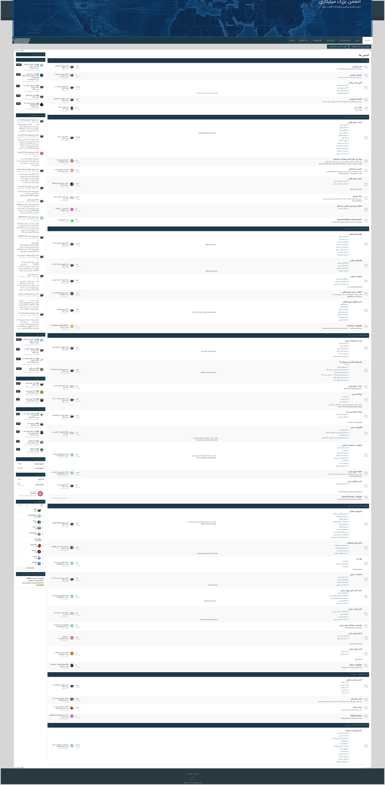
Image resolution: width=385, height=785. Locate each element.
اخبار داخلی (344, 652)
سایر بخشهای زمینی (355, 481)
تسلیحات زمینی (343, 343)
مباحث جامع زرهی (355, 386)
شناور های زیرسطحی (354, 543)
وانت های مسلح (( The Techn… (60, 370)
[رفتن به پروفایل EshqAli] (72, 75)
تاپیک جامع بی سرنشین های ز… (60, 347)
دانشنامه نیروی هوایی (63, 309)
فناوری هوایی (343, 307)
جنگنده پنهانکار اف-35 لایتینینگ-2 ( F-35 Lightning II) (28, 313)
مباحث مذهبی (343, 736)
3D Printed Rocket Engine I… (60, 325)
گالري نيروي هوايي (342, 85)
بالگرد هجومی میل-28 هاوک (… (60, 264)
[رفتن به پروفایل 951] (72, 198)
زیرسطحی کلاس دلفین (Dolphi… (60, 547)
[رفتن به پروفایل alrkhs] (41, 104)
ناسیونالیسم (344, 741)
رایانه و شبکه (357, 707)
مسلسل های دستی (342, 453)
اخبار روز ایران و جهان (354, 680)
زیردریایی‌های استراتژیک (340, 545)
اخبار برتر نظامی (33, 368)
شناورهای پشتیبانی (342, 530)
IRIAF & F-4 (33, 449)
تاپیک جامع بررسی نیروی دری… (60, 595)
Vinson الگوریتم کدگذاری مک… (60, 432)
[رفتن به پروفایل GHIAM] (39, 563)
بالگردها (345, 561)
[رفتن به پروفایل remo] (39, 557)
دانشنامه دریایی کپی (341, 603)
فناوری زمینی (343, 346)
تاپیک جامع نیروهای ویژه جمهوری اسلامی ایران (31, 432)
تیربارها (345, 450)
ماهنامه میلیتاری (356, 75)
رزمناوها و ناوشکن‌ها (341, 517)
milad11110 (32, 68)
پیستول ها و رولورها (341, 456)
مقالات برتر (358, 107)
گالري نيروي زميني (342, 88)
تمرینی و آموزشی (342, 252)
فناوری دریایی (343, 614)
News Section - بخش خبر (360, 675)
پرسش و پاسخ (343, 757)
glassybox (62, 654)
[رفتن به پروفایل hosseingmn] (41, 75)
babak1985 (32, 417)
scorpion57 (61, 220)
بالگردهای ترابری (342, 266)
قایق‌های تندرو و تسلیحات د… (61, 625)
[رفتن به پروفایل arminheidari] (39, 534)
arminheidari (33, 533)
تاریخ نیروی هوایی (342, 315)
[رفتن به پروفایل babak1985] (41, 415)
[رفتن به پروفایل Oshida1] (72, 209)
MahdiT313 (61, 171)
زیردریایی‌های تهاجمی (341, 548)
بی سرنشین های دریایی (340, 532)
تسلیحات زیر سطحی (341, 585)
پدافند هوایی (343, 304)
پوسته (197, 774)
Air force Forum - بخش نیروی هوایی (356, 229)
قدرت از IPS (193, 780)
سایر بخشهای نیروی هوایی (352, 301)
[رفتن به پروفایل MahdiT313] (72, 170)
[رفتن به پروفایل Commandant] (41, 400)
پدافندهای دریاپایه (342, 582)
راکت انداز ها (343, 399)
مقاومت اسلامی (343, 141)
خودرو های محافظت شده (340, 380)
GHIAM (34, 563)
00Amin (63, 717)
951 (64, 199)
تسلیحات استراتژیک (342, 151)
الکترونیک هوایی (342, 309)
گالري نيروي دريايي (342, 91)
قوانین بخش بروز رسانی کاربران (337, 47)
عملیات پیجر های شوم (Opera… (60, 183)
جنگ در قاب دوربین (342, 154)
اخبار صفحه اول (356, 699)
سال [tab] (27, 505)
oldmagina (61, 700)
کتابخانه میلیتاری (356, 99)
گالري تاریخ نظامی (342, 93)
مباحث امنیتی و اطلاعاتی (340, 746)
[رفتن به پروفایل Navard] (72, 184)
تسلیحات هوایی (356, 276)
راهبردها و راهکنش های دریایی (350, 625)
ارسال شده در (24, 122)
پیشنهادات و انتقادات (341, 762)
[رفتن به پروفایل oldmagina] (72, 699)
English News (356, 715)
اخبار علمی (344, 690)
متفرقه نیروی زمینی (355, 471)
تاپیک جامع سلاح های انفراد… (60, 454)
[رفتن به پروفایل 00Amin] (72, 716)
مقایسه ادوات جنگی (342, 351)
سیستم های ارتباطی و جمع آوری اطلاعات (336, 433)
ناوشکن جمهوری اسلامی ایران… (60, 698)
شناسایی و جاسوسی (341, 245)
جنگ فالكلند (65, 637)
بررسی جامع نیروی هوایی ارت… (60, 293)
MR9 (63, 68)
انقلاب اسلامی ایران (342, 733)
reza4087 (32, 451)
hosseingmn (31, 80)
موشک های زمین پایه (354, 412)
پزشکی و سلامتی (342, 759)
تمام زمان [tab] (19, 505)
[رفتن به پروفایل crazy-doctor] (41, 392)
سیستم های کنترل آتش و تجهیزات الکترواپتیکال (334, 438)
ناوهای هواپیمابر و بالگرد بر (340, 514)
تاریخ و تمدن (343, 125)
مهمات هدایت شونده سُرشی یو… (60, 280)
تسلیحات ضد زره (342, 354)
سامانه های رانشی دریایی (340, 619)
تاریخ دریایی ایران (342, 636)
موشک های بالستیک (341, 414)
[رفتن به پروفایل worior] (39, 528)
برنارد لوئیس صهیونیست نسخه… (60, 745)
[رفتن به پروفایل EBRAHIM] (41, 369)
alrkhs (33, 107)
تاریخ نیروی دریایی (355, 633)
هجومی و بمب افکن (341, 247)
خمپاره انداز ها (343, 402)
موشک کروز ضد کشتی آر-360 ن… (60, 578)
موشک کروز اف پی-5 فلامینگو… (60, 415)
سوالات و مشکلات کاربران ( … (61, 707)
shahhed (32, 154)
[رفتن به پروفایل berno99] (40, 493)
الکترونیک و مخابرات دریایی (339, 612)
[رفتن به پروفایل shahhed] (41, 153)
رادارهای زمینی (343, 430)
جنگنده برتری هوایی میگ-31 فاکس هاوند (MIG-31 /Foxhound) (30, 76)
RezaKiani (62, 162)
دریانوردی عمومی (342, 617)
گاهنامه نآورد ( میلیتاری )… (61, 74)
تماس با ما (189, 774)
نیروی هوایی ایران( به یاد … (61, 87)
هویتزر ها (344, 397)
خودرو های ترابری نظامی (340, 372)
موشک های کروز (342, 417)
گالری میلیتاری (317, 40)
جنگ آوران (344, 138)
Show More (30, 568)
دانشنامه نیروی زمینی (341, 484)
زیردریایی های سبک (342, 551)
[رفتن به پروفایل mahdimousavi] (72, 707)
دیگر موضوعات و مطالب (353, 730)
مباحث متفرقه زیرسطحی (340, 553)
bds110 (63, 548)
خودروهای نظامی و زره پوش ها (350, 362)
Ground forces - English (352, 496)
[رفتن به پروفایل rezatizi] (41, 424)
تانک (345, 365)
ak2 (64, 109)
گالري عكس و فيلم (355, 82)
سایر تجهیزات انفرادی (341, 466)
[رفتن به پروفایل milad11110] (41, 65)
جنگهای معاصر (343, 130)
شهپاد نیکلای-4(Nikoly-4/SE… (60, 523)
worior (35, 527)
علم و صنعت (344, 751)
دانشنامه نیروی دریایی (31, 399)
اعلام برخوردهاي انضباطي (62, 66)
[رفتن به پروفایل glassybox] (72, 653)
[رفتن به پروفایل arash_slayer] (41, 360)
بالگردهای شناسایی (342, 268)
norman (35, 578)
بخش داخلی (365, 61)
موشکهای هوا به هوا (341, 279)
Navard (62, 185)
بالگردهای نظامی (356, 260)
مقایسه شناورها (343, 527)
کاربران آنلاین (330, 40)
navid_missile (31, 443)
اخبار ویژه (344, 693)
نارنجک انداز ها (343, 463)
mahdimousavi (60, 709)
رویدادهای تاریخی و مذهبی (339, 738)
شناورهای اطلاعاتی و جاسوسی (339, 537)
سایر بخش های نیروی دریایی (351, 590)
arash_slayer (31, 362)
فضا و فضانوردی (343, 317)
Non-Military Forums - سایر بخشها (356, 725)
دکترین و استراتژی (355, 169)
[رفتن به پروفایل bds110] (72, 547)
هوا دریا (359, 559)
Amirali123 (33, 545)
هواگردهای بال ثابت (341, 564)
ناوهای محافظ (343, 519)
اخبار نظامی (344, 682)
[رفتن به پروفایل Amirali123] (39, 545)
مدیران (357, 40)
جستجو (292, 40)
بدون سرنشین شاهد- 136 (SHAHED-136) (31, 104)
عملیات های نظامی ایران (340, 181)
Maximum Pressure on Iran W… (59, 715)
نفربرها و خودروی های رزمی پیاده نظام (336, 370)
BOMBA (29, 578)
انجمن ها (367, 40)
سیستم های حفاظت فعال (340, 356)
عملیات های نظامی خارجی (340, 184)
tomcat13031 (39, 581)
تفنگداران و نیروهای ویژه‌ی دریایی (338, 596)
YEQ (23, 583)
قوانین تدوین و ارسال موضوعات (360, 47)
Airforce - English (354, 326)
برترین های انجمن (345, 40)
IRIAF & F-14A (33, 441)
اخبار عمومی (344, 685)
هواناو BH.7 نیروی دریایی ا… (61, 562)
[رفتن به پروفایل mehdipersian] (72, 455)
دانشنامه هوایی (343, 320)
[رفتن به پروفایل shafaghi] (72, 293)
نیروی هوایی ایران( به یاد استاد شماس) (31, 414)
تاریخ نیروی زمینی (342, 349)
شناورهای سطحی (356, 511)
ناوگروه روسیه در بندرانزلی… (61, 653)
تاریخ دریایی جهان (342, 639)
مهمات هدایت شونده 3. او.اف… (60, 399)
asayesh (41, 578)
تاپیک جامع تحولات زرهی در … (60, 386)
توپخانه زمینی (357, 394)
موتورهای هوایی (342, 312)
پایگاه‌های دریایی (342, 593)
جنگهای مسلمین (342, 135)
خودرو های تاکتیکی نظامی (340, 378)
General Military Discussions (349, 219)
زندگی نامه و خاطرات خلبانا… (61, 197)
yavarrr (63, 327)
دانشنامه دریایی (343, 601)
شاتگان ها (344, 461)
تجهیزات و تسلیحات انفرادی (352, 445)
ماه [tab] (34, 505)
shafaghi (62, 294)
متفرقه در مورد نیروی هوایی (352, 292)
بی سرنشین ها (343, 239)
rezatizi (33, 425)
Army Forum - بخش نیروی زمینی (358, 335)
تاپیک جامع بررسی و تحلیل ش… (60, 472)
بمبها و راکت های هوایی (340, 284)
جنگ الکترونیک (343, 435)
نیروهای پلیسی (343, 744)
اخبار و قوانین (357, 66)
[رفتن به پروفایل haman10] (72, 665)
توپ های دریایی (342, 577)
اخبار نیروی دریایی (355, 649)
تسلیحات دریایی (356, 574)
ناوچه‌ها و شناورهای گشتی (340, 522)
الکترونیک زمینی (356, 427)
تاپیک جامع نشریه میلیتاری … (60, 99)
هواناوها (345, 567)
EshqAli (62, 76)
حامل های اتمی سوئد (63, 160)
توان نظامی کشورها (342, 148)
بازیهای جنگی (343, 749)
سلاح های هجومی (342, 448)
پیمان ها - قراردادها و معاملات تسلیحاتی (347, 159)
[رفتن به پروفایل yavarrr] (72, 326)
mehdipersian (61, 456)
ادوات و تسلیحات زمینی (353, 340)
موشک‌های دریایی (342, 580)
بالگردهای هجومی (342, 263)
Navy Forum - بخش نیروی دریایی (358, 506)
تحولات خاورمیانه (342, 209)
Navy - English (356, 665)
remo (35, 557)
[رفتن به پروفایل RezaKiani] (72, 161)
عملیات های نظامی (355, 178)
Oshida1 (62, 210)
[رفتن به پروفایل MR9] (72, 66)
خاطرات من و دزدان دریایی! (61, 613)
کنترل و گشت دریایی (341, 250)
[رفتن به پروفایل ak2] (72, 108)
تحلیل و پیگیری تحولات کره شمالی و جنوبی (28, 255)
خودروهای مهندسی (342, 367)
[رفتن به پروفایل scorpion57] (72, 221)
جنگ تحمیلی (357, 196)
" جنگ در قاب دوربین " (63, 137)
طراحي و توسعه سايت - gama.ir (192, 783)
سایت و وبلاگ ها (342, 754)
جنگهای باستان (343, 133)
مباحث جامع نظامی (355, 122)
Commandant (31, 401)
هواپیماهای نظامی (355, 234)
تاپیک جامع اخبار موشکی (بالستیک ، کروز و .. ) (31, 65)
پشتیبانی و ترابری (342, 242)
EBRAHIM (32, 370)
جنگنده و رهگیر (343, 237)
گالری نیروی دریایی (32, 423)
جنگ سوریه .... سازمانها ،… (61, 209)
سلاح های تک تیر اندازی (340, 458)
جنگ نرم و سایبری (342, 143)
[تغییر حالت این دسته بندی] (50, 60)
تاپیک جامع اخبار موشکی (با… (60, 685)
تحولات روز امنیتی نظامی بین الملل (349, 206)
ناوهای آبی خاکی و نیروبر (340, 535)
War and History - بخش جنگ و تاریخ (356, 117)
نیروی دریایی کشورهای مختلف (339, 598)
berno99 (33, 493)
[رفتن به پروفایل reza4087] (41, 450)
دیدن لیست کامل (26, 574)
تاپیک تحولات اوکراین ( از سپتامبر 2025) (31, 86)
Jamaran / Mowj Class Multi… (59, 664)
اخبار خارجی (344, 654)
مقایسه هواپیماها (342, 255)
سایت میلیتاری (303, 40)
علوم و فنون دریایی (355, 609)
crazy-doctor (31, 393)
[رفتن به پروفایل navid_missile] (41, 442)
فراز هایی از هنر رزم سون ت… (61, 170)
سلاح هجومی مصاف (63, 107)
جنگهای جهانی (343, 128)
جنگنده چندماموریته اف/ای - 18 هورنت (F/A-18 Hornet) (28, 294)
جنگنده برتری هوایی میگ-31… (60, 243)
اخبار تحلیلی (344, 688)
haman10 (62, 666)
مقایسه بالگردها (343, 271)
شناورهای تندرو (343, 524)
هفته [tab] (41, 505)
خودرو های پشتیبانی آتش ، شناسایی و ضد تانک (334, 375)
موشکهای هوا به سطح (341, 282)
